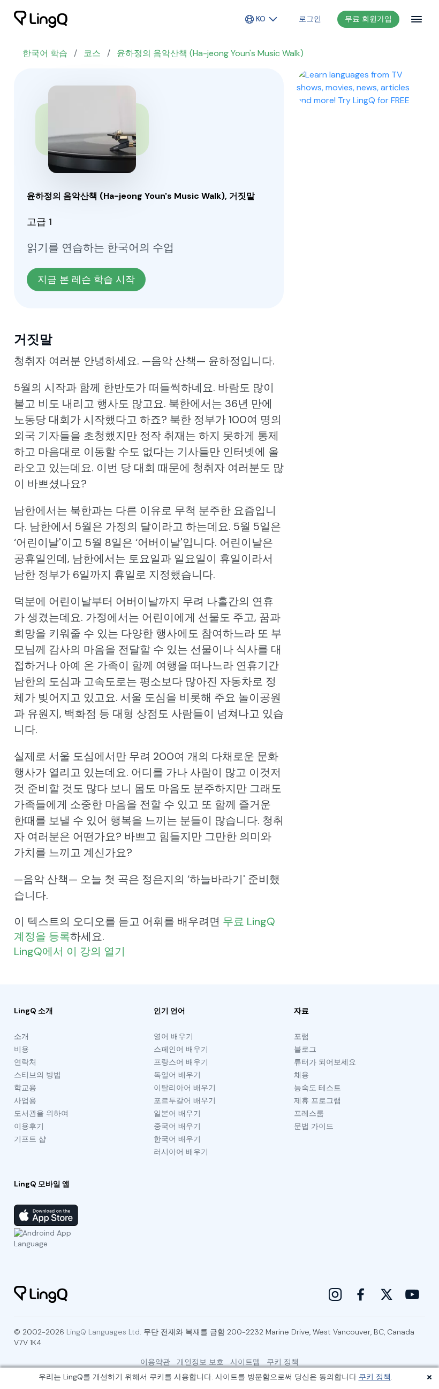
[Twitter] (386, 1294)
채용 (301, 1075)
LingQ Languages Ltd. (103, 1332)
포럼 (301, 1036)
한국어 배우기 (177, 1139)
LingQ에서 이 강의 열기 (69, 951)
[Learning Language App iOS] (46, 1215)
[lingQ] (40, 19)
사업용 (25, 1100)
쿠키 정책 (375, 1377)
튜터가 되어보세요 (325, 1062)
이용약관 (155, 1362)
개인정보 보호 (200, 1362)
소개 (21, 1036)
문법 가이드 (314, 1126)
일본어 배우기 (177, 1113)
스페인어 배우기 (181, 1049)
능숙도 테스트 (317, 1087)
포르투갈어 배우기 (185, 1100)
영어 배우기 (173, 1036)
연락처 (25, 1062)
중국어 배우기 (177, 1126)
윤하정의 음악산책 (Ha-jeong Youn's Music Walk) (210, 53)
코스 (92, 53)
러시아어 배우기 (181, 1152)
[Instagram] (335, 1294)
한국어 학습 (44, 53)
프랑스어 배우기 (181, 1062)
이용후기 (29, 1126)
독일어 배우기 (177, 1075)
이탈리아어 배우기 (185, 1087)
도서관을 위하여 (41, 1113)
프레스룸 (309, 1113)
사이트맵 (245, 1362)
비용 (21, 1049)
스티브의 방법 (37, 1075)
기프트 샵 (30, 1139)
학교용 (25, 1087)
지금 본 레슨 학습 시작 (86, 279)
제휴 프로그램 (317, 1100)
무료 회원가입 (368, 19)
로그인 (310, 19)
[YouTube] (412, 1294)
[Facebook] (361, 1294)
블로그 (305, 1049)
